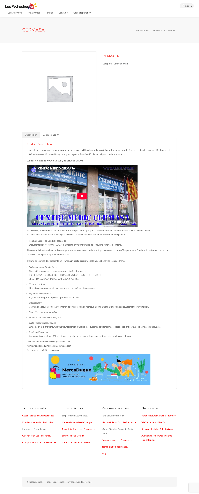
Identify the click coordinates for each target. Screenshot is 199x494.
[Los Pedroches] (21, 6)
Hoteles (49, 12)
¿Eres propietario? (82, 12)
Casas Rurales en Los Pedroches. (38, 415)
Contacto (63, 12)
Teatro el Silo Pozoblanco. (115, 446)
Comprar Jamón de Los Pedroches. (39, 442)
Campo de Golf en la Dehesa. (76, 442)
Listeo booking (120, 63)
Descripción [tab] (31, 134)
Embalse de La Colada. (73, 435)
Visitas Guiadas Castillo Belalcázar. (119, 422)
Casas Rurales (15, 12)
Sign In (188, 6)
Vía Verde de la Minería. (153, 422)
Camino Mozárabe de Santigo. (77, 422)
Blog (104, 453)
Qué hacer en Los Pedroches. (36, 435)
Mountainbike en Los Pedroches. (78, 428)
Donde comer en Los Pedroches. (38, 422)
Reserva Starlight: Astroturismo (157, 428)
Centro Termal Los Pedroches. (117, 440)
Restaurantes (33, 12)
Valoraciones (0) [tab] (51, 134)
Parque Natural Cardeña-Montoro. (158, 415)
